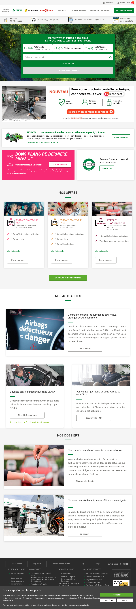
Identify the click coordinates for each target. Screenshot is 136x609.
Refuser (125, 600)
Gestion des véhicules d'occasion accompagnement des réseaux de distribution (43, 579)
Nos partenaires (79, 11)
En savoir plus (107, 168)
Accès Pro (109, 3)
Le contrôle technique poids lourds (41, 574)
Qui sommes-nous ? (17, 574)
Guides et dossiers (92, 569)
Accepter (116, 595)
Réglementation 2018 (94, 580)
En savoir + (85, 348)
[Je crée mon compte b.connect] (68, 104)
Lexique (97, 564)
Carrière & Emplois (68, 577)
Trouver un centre (124, 11)
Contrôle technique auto (61, 564)
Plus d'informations (27, 415)
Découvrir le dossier (85, 481)
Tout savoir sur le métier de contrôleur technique (29, 422)
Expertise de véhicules (39, 584)
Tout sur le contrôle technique (97, 574)
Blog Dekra (37, 564)
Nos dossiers (68, 435)
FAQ (82, 564)
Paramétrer (108, 600)
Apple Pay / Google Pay (48, 20)
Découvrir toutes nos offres (68, 277)
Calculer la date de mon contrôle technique (42, 142)
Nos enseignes (16, 578)
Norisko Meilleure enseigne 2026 (89, 20)
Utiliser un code (68, 63)
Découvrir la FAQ (94, 418)
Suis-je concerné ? (121, 137)
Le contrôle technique (100, 11)
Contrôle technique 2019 (95, 577)
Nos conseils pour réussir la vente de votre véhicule (95, 450)
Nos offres (62, 11)
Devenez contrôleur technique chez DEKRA (32, 391)
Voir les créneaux (60, 164)
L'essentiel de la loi (93, 583)
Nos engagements (17, 581)
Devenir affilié (66, 574)
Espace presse (16, 564)
